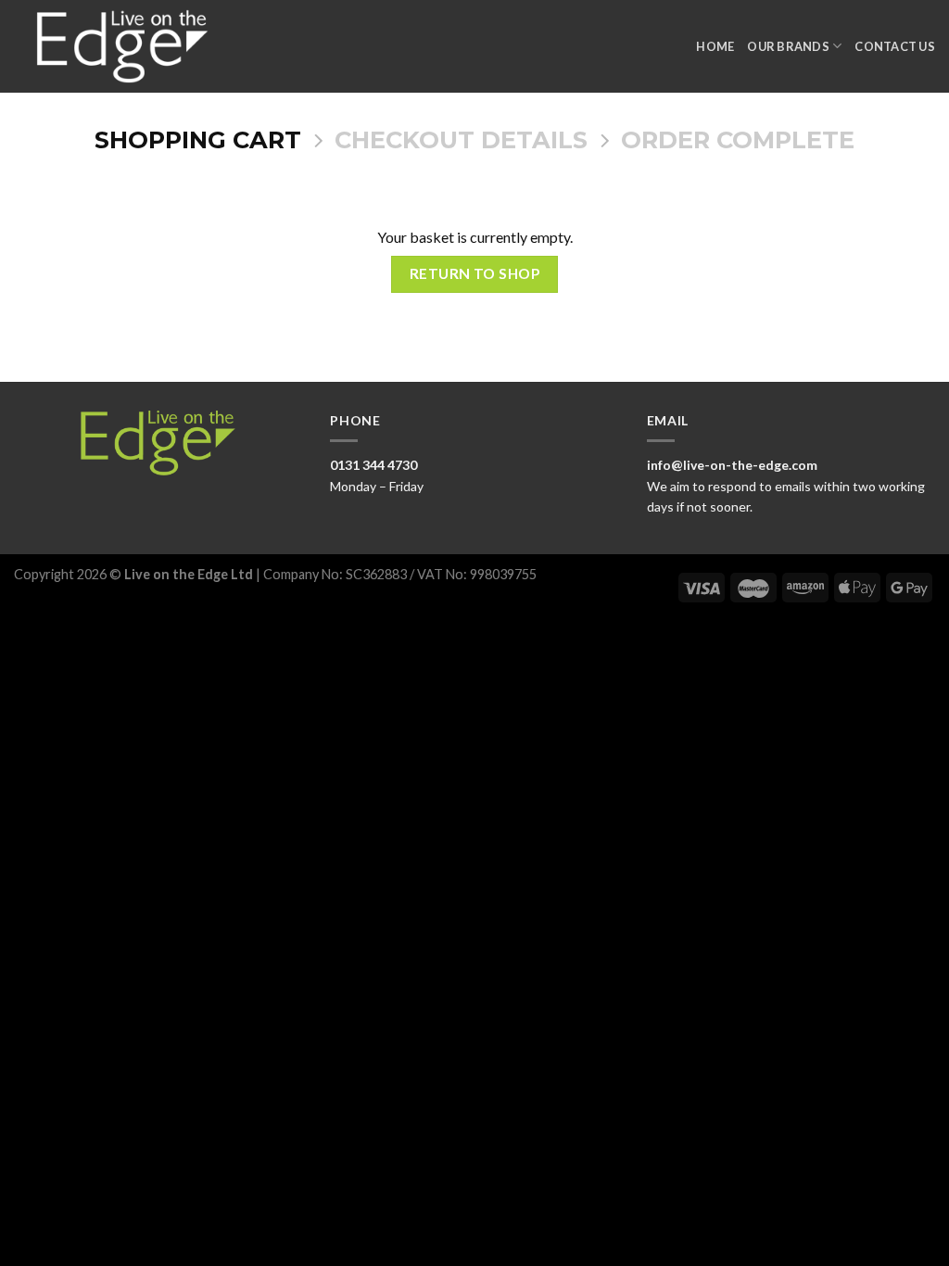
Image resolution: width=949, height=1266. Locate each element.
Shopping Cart (198, 140)
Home (715, 46)
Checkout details (461, 140)
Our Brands (788, 46)
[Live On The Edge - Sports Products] (130, 46)
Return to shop (475, 273)
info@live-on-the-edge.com (732, 465)
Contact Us (894, 46)
